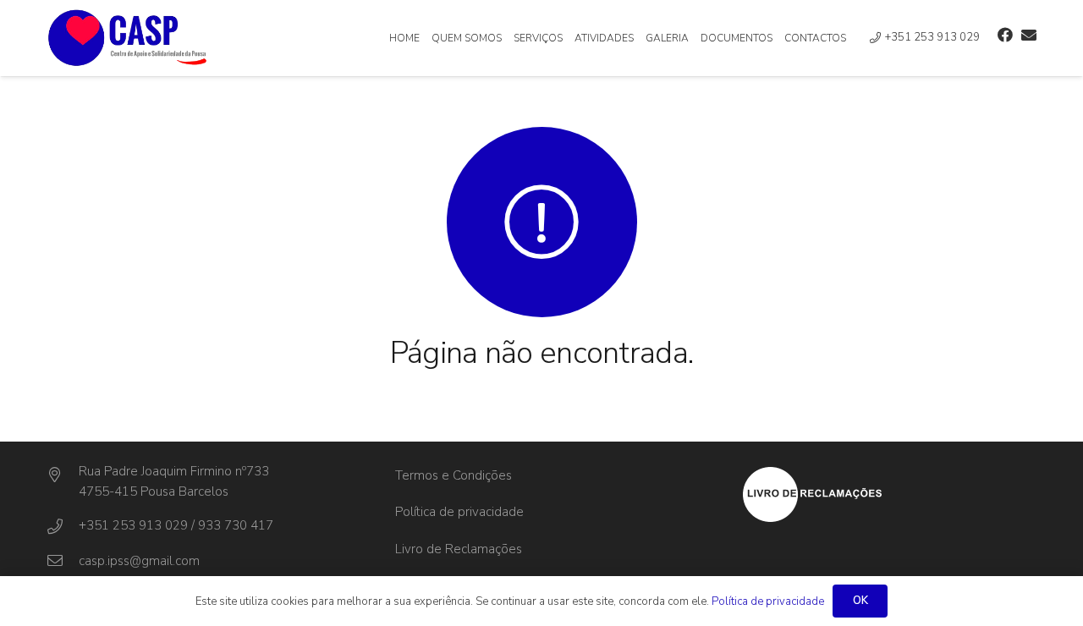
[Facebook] (1005, 34)
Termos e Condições (453, 475)
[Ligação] (128, 38)
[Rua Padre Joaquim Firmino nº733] (63, 475)
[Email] (1028, 34)
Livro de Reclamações (458, 549)
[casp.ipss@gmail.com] (63, 560)
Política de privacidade (459, 511)
